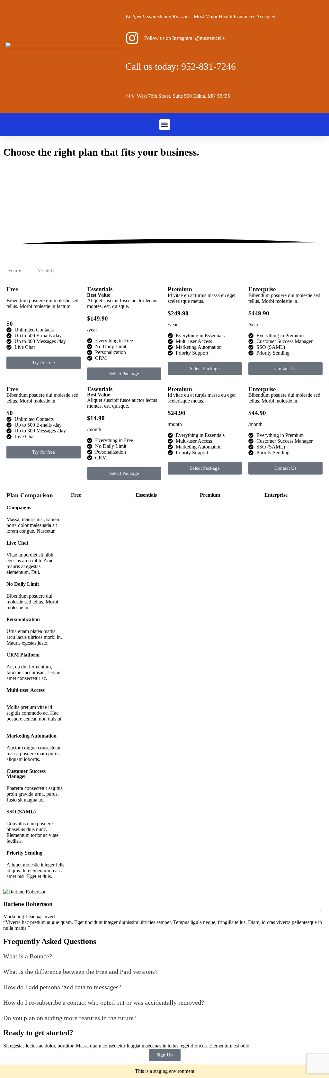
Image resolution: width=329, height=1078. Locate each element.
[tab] (14, 271)
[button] (164, 124)
